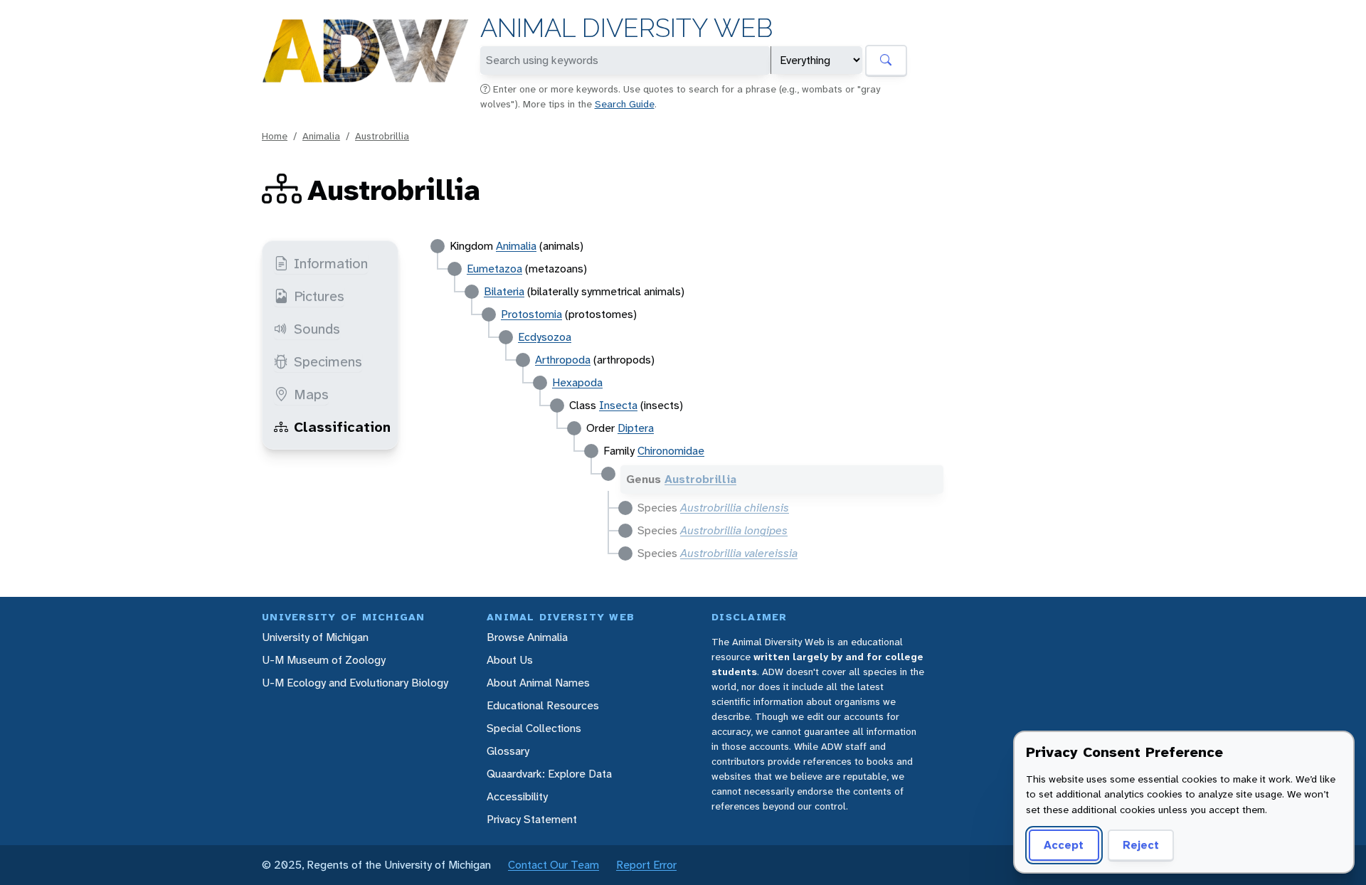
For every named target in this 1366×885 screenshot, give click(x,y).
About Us (510, 659)
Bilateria (504, 291)
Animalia (321, 135)
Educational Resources (543, 705)
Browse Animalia (527, 637)
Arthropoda (563, 359)
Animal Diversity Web (626, 28)
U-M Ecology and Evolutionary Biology (355, 682)
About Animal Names (538, 682)
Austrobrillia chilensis (734, 507)
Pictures (319, 296)
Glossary (508, 750)
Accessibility (517, 796)
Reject (1141, 844)
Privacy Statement (532, 819)
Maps (311, 394)
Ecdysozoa (544, 336)
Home (274, 135)
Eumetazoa (494, 268)
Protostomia (531, 314)
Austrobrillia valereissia (739, 553)
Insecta (618, 405)
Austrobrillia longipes (734, 530)
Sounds (317, 328)
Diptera (636, 427)
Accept (1064, 844)
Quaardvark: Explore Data (549, 773)
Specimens (328, 361)
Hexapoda (577, 382)
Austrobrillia (382, 135)
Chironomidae (670, 450)
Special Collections (534, 728)
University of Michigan (315, 637)
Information (331, 263)
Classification (342, 427)
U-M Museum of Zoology (324, 659)
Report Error (646, 864)
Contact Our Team (553, 864)
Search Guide (625, 103)
